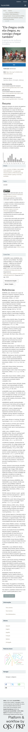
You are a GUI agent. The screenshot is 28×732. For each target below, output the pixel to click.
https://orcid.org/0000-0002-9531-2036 (12, 87)
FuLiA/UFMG (5, 5)
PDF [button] (14, 65)
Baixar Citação (9, 284)
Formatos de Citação (11, 280)
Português (8, 642)
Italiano (8, 639)
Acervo (10, 10)
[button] (8, 684)
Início (4, 10)
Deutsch (8, 626)
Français (8, 635)
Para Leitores (9, 607)
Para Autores (9, 611)
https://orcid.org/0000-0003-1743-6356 (12, 99)
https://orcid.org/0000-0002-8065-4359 (12, 93)
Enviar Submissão (9, 596)
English (8, 629)
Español (8, 632)
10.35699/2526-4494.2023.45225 (12, 270)
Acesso (25, 1)
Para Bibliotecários (10, 614)
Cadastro (18, 1)
